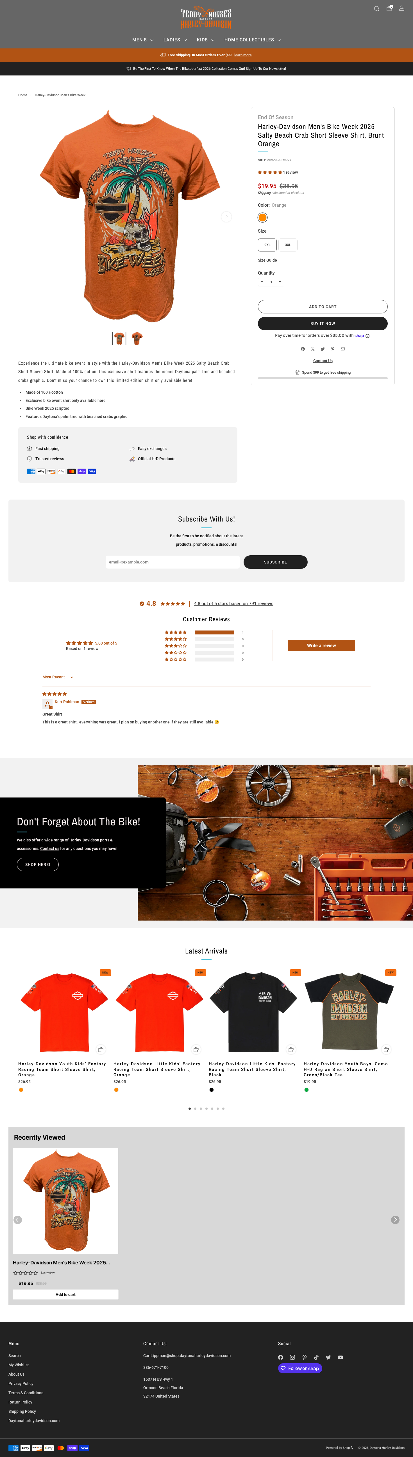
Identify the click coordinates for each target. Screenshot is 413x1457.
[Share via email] (343, 349)
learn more (243, 55)
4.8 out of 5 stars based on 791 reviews (233, 603)
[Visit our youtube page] (340, 1357)
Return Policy (20, 1402)
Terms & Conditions (25, 1393)
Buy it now (322, 323)
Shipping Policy (22, 1411)
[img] (54, 694)
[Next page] (394, 1013)
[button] (270, 172)
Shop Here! (37, 864)
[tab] (190, 1109)
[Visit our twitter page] (329, 1357)
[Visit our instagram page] (293, 1357)
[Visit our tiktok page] (316, 1357)
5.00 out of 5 (106, 643)
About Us (16, 1374)
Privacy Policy (20, 1383)
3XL (288, 245)
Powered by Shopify (339, 1448)
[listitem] (206, 55)
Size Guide (267, 260)
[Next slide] (226, 217)
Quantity (266, 273)
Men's (139, 40)
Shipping (264, 193)
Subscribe (275, 562)
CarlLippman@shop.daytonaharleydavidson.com (187, 1355)
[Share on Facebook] (303, 349)
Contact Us (323, 360)
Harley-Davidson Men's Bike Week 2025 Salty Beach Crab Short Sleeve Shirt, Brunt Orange (61, 1263)
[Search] (376, 8)
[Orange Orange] (262, 217)
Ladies (172, 40)
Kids (202, 40)
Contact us (49, 848)
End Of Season (276, 117)
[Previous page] (18, 1013)
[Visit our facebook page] (280, 1357)
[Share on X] (313, 349)
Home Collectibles (249, 40)
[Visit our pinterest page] (304, 1357)
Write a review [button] (321, 645)
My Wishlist (18, 1365)
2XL (267, 245)
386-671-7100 (156, 1367)
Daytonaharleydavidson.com (34, 1420)
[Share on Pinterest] (333, 349)
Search (14, 1355)
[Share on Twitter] (323, 349)
